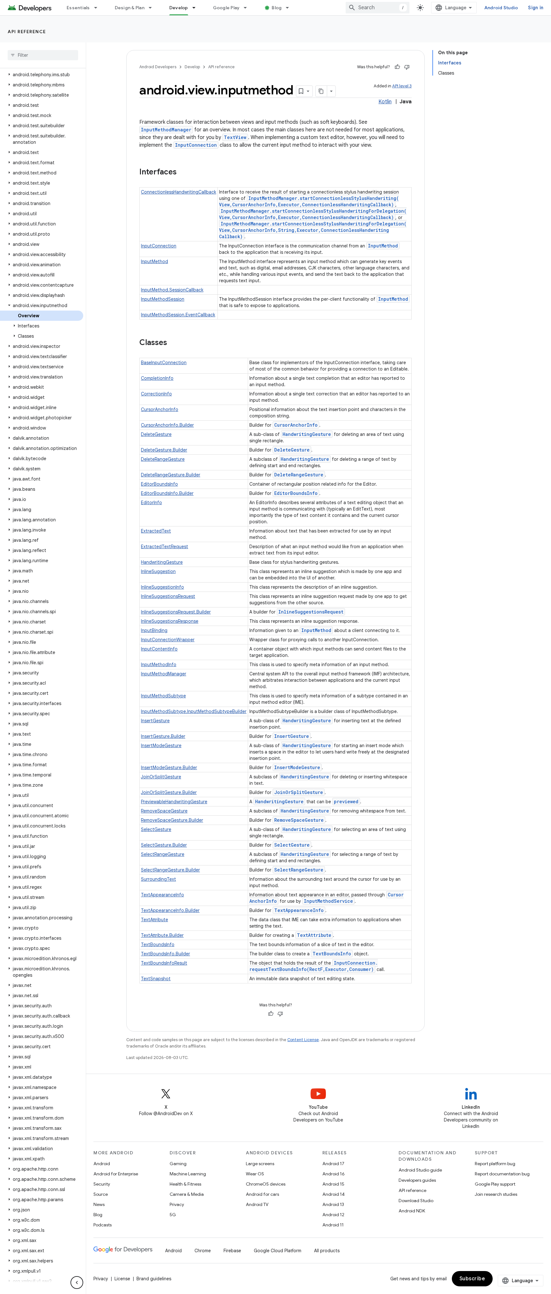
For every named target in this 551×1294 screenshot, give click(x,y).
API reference (27, 31)
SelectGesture (156, 829)
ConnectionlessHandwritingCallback (178, 192)
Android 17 (333, 1163)
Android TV (257, 1204)
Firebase (232, 1251)
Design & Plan (129, 8)
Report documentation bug (502, 1174)
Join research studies (496, 1194)
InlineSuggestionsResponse (169, 621)
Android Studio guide (420, 1170)
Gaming (178, 1163)
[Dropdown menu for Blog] (290, 7)
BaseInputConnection (164, 362)
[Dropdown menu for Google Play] (248, 7)
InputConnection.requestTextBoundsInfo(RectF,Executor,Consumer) (313, 966)
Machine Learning (188, 1174)
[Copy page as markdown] (321, 91)
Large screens (260, 1163)
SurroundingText (158, 879)
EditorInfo (151, 502)
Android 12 (333, 1214)
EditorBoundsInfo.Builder (167, 493)
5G (173, 1214)
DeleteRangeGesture (163, 459)
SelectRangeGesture (162, 854)
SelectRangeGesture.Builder (170, 870)
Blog (277, 8)
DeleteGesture (156, 434)
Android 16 (333, 1174)
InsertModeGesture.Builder (169, 767)
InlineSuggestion (158, 571)
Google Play (226, 8)
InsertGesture (155, 721)
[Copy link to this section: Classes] (173, 343)
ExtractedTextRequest (164, 546)
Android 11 (333, 1225)
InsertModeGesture (161, 745)
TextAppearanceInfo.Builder (170, 910)
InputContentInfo (159, 649)
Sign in (535, 8)
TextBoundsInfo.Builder (165, 954)
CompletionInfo (157, 378)
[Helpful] (397, 67)
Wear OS (255, 1174)
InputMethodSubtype (163, 696)
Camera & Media (187, 1194)
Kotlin (385, 102)
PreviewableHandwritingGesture (174, 802)
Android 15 (333, 1184)
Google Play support (495, 1184)
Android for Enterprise (115, 1174)
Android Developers (157, 67)
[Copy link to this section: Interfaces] (183, 172)
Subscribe (472, 1279)
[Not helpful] (407, 67)
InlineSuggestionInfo (162, 587)
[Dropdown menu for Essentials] (98, 7)
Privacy (177, 1204)
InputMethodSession (162, 299)
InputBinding (154, 630)
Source (100, 1194)
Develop (178, 8)
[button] (41, 75)
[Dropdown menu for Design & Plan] (153, 7)
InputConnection (196, 145)
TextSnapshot (156, 979)
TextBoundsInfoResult (164, 963)
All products (327, 1251)
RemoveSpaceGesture (164, 811)
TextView (235, 137)
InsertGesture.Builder (163, 736)
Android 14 (333, 1194)
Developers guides (417, 1180)
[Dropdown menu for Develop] (196, 7)
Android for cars (262, 1194)
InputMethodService (328, 901)
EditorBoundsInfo (159, 484)
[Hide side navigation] (76, 1282)
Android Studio (501, 8)
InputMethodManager (166, 130)
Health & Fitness (185, 1184)
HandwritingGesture (307, 434)
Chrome (203, 1251)
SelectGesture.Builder (164, 845)
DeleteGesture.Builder (164, 450)
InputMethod (383, 246)
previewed (346, 801)
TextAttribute (154, 920)
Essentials (78, 8)
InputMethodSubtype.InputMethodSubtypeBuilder (193, 711)
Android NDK (412, 1211)
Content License (303, 1039)
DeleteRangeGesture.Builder (170, 475)
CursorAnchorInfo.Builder (167, 425)
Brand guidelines (153, 1278)
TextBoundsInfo (157, 944)
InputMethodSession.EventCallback (178, 315)
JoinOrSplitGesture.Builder (169, 792)
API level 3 (402, 86)
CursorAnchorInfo (159, 409)
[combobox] (377, 7)
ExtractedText (156, 531)
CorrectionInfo (156, 394)
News (99, 1204)
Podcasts (102, 1225)
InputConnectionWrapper (168, 640)
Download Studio (416, 1200)
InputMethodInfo (158, 664)
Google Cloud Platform (277, 1251)
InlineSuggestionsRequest (168, 596)
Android (101, 1163)
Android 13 (333, 1204)
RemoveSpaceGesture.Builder (172, 820)
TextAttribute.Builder (162, 935)
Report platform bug (495, 1163)
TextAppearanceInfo (162, 895)
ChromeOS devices (265, 1184)
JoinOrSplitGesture (161, 777)
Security (101, 1184)
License (122, 1278)
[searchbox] (43, 55)
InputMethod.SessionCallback (172, 290)
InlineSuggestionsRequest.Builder (176, 612)
